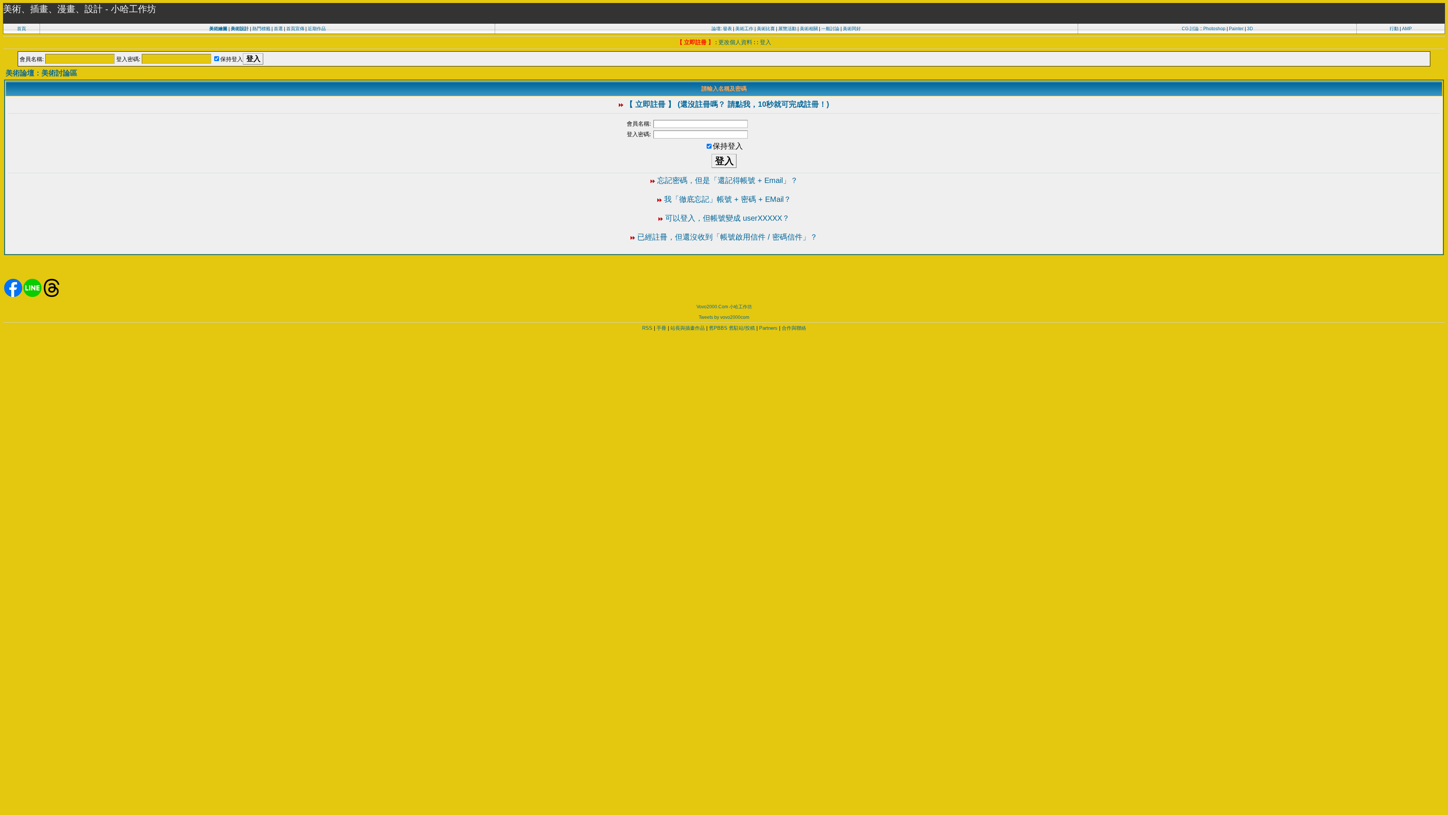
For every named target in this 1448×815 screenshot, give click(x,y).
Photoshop (1214, 28)
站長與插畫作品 (687, 328)
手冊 (661, 328)
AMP (1407, 28)
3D (1250, 28)
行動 (1394, 28)
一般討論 (830, 28)
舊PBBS (718, 328)
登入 (765, 42)
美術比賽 (766, 28)
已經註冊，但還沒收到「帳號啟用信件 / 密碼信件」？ (727, 237)
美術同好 (852, 28)
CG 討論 (1190, 28)
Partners (768, 328)
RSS (647, 328)
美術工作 (744, 28)
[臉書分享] (13, 295)
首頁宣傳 (295, 28)
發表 (727, 28)
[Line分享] (32, 295)
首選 (278, 28)
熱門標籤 (261, 28)
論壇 (716, 28)
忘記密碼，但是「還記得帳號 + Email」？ (727, 180)
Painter (1236, 28)
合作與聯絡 (794, 328)
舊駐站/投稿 (742, 328)
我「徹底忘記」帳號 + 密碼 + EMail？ (727, 199)
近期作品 (317, 28)
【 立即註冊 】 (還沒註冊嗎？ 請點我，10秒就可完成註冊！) (727, 104)
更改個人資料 (735, 42)
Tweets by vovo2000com (724, 317)
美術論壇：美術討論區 (41, 73)
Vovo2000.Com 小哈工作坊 (724, 306)
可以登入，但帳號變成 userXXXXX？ (727, 218)
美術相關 (809, 28)
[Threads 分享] (52, 295)
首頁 (21, 28)
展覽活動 (787, 28)
